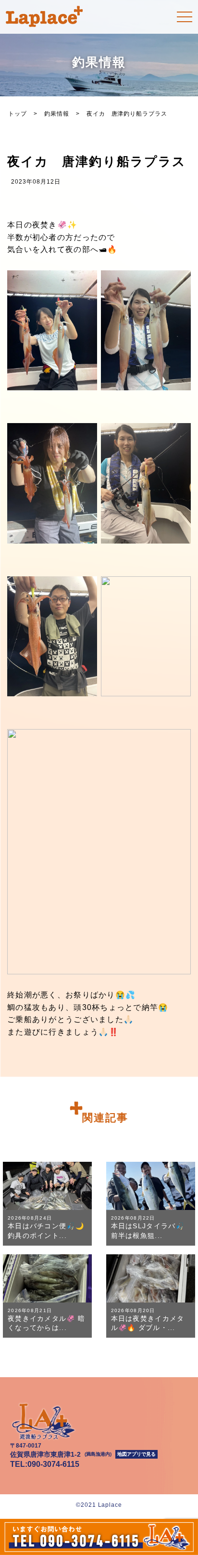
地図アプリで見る (136, 1454)
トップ (17, 113)
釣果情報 (56, 113)
